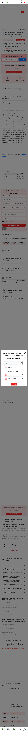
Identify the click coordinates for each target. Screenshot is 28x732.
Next (13, 384)
